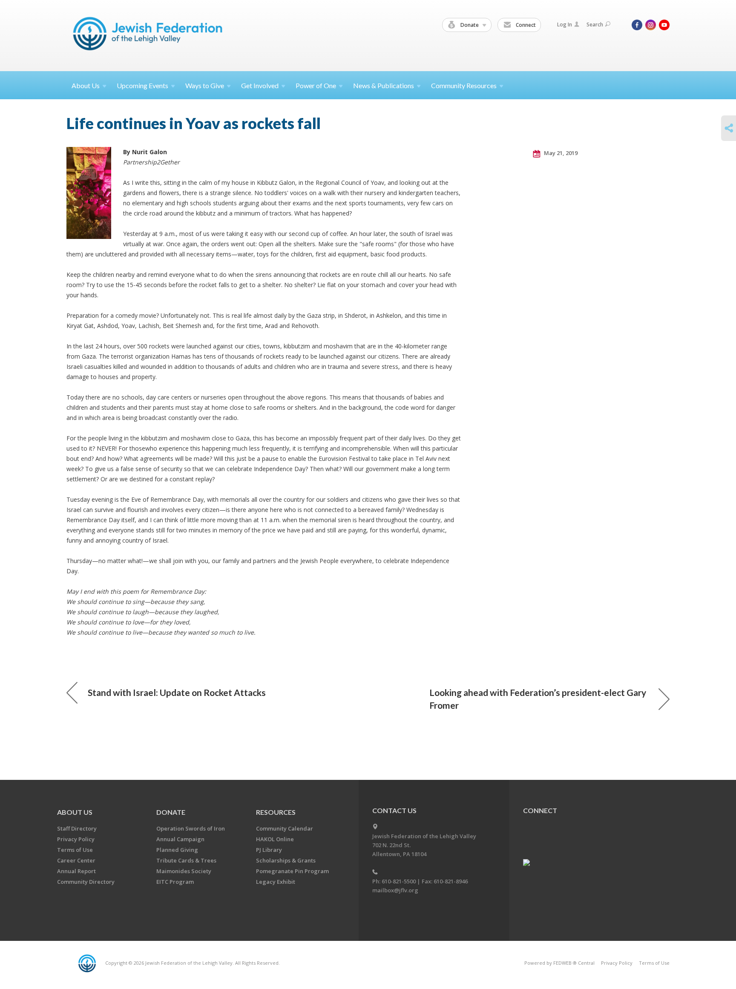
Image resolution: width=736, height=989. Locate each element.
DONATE (170, 812)
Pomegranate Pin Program (292, 871)
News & (383, 85)
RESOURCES (276, 812)
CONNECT (540, 810)
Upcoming (142, 85)
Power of (316, 85)
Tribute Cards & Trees (186, 860)
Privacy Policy (76, 839)
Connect (525, 25)
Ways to (204, 85)
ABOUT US (74, 812)
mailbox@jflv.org (395, 890)
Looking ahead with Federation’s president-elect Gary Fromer (537, 698)
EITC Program (175, 882)
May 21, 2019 (560, 153)
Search (594, 24)
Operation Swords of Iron (190, 828)
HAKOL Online (275, 839)
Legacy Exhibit (275, 882)
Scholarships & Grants (286, 860)
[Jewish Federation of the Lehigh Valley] (149, 35)
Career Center (76, 860)
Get (260, 85)
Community (464, 85)
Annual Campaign (180, 839)
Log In (564, 24)
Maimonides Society (183, 871)
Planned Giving (177, 850)
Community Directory (86, 882)
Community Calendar (284, 828)
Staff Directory (77, 828)
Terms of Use (75, 850)
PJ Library (269, 850)
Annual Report (76, 871)
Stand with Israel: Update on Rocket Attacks (177, 692)
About (86, 85)
